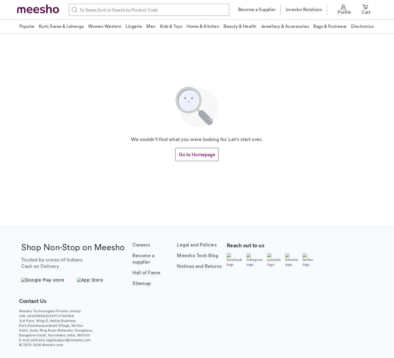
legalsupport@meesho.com (68, 340)
